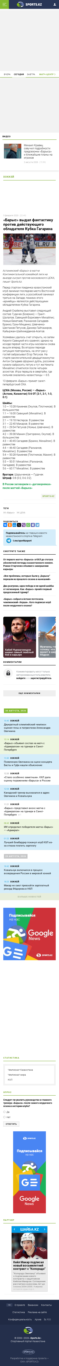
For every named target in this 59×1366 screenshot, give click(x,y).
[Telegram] (36, 525)
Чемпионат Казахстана (20, 1070)
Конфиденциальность (20, 1319)
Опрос (7, 1092)
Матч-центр (46, 74)
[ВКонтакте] (4, 525)
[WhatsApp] (27, 525)
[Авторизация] (55, 4)
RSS (49, 1319)
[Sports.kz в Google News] (29, 959)
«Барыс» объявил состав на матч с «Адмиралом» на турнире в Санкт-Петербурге (24, 746)
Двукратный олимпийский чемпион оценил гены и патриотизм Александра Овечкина (27, 728)
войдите (21, 678)
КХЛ (10, 1079)
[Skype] (32, 525)
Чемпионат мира (17, 1074)
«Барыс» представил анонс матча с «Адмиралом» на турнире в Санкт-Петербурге (24, 811)
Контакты (46, 1305)
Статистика (18, 1312)
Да (8, 1112)
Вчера (7, 74)
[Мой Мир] (13, 525)
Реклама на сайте (37, 1312)
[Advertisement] (30, 40)
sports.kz (48, 496)
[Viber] (23, 525)
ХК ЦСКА (21, 512)
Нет (8, 1117)
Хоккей (8, 176)
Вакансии (33, 1305)
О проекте (20, 1305)
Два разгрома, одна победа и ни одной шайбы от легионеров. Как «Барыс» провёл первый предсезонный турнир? (28, 589)
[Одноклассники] (9, 525)
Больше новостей (29, 896)
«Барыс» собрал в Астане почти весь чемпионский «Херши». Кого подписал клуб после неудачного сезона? (27, 602)
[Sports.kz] (29, 4)
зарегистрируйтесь (40, 678)
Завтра (31, 74)
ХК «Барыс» (9, 512)
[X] (18, 525)
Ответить (11, 1124)
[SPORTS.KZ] (29, 1172)
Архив (38, 1319)
